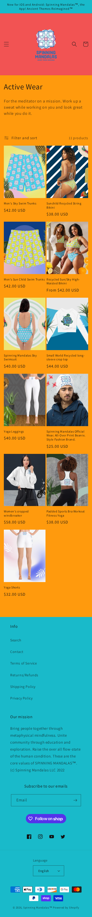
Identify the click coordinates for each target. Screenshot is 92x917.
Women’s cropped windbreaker (16, 513)
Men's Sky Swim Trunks (20, 203)
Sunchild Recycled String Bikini (64, 205)
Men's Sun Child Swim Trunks (24, 279)
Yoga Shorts (12, 587)
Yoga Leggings (14, 431)
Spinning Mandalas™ (37, 907)
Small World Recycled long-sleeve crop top (66, 357)
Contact (16, 651)
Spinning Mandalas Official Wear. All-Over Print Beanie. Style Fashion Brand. (66, 435)
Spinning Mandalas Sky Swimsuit (20, 357)
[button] (6, 44)
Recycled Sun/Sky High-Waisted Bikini (63, 281)
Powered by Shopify (66, 907)
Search (15, 640)
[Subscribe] (75, 800)
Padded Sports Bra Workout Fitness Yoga (66, 513)
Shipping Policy (23, 686)
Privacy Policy (21, 698)
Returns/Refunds (24, 675)
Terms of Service (23, 663)
